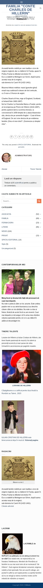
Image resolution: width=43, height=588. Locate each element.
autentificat (19, 183)
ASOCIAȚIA (6, 214)
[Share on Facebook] (15, 137)
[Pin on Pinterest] (27, 137)
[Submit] (39, 201)
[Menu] (21, 2)
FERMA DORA (7, 223)
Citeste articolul (8, 506)
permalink (21, 147)
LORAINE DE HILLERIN (21, 385)
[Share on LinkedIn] (31, 137)
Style (4, 244)
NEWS (4, 231)
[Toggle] (40, 214)
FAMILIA (5, 218)
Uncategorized (7, 248)
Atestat (4, 169)
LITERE (5, 227)
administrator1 (31, 25)
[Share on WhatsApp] (11, 137)
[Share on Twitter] (19, 137)
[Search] (40, 8)
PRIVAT (5, 236)
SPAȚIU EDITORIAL (21, 16)
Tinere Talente (35, 169)
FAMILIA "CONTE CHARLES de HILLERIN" (20, 9)
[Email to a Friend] (23, 137)
